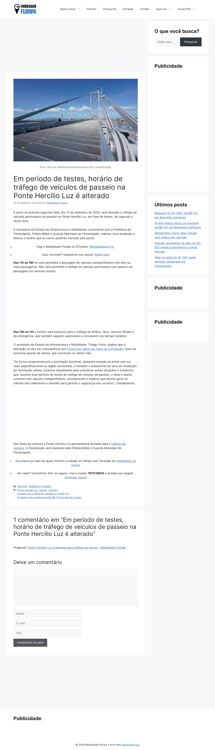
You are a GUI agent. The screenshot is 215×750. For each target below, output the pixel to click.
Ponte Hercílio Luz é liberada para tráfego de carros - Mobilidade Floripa (77, 547)
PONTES (22, 486)
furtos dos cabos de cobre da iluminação (95, 349)
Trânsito (91, 9)
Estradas (128, 9)
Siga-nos (161, 9)
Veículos (53, 490)
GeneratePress (131, 744)
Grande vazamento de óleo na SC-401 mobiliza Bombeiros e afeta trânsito (178, 247)
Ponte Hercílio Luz (27, 490)
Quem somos (68, 9)
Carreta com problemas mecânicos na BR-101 (43, 493)
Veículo (43, 490)
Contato (144, 9)
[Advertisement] (75, 45)
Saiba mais (101, 254)
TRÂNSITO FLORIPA (39, 486)
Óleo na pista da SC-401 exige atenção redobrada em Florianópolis (175, 262)
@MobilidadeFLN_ (102, 246)
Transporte (109, 9)
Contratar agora (75, 477)
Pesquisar (190, 41)
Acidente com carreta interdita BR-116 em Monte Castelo (49, 497)
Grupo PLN (184, 9)
